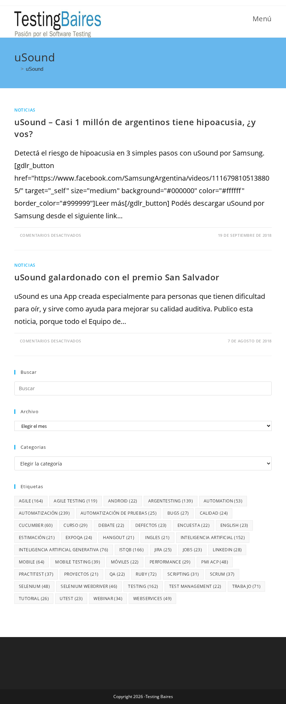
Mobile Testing (77, 562)
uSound (34, 69)
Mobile (31, 562)
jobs (192, 550)
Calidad (214, 513)
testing (143, 586)
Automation (223, 501)
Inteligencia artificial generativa (63, 550)
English (234, 525)
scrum (222, 574)
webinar (107, 598)
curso (75, 525)
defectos (151, 525)
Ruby (146, 574)
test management (195, 586)
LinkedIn (227, 550)
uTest (71, 598)
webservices (152, 598)
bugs (178, 513)
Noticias (25, 110)
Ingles (157, 537)
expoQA (79, 537)
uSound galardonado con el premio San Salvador (116, 277)
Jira (163, 550)
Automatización (44, 513)
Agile (31, 501)
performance (170, 562)
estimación (37, 537)
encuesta (194, 525)
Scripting (183, 574)
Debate (111, 525)
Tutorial (34, 598)
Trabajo (246, 586)
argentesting (170, 501)
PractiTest (36, 574)
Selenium (34, 586)
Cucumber (36, 525)
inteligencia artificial (213, 537)
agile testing (75, 501)
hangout (118, 537)
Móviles (125, 562)
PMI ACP (214, 562)
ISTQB (131, 550)
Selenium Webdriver (89, 586)
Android (122, 501)
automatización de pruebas (119, 513)
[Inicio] (16, 69)
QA (117, 574)
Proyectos (81, 574)
